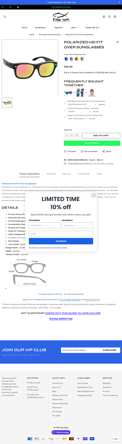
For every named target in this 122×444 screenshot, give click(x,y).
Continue (61, 241)
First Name (34, 220)
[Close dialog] (94, 195)
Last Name (67, 220)
